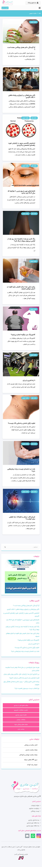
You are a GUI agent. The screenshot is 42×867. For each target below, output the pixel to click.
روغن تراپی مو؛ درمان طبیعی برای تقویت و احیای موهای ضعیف (21, 287)
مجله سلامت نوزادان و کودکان (28, 755)
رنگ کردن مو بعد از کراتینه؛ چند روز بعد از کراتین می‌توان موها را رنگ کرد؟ (21, 240)
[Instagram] (39, 836)
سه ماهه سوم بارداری (32, 826)
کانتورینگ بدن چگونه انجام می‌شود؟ (23, 334)
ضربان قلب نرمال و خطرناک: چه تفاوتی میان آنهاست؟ (22, 518)
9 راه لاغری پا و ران (29, 380)
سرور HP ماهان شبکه (30, 760)
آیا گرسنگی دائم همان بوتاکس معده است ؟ (21, 48)
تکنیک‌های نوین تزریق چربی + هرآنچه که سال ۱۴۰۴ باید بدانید (21, 192)
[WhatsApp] (33, 836)
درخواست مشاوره (34, 808)
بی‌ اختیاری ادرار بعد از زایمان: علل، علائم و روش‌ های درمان (21, 674)
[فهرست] (40, 8)
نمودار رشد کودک (32, 765)
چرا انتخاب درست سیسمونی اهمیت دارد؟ (27, 688)
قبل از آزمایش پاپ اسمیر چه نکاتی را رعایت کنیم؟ (24, 678)
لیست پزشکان (35, 811)
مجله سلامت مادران (31, 750)
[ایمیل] (27, 836)
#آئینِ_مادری (37, 796)
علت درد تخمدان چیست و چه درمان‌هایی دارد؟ (21, 470)
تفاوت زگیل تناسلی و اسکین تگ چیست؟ (21, 423)
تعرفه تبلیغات (35, 805)
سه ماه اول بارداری (33, 820)
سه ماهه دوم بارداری (33, 823)
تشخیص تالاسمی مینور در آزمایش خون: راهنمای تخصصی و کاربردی (21, 144)
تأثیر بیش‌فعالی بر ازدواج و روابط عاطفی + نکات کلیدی (21, 96)
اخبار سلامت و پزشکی (30, 745)
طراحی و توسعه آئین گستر (21, 854)
